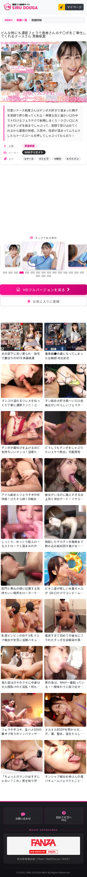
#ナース (29, 159)
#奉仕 (57, 159)
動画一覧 (22, 20)
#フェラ (44, 159)
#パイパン (73, 159)
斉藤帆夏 (29, 146)
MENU (8, 20)
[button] (5, 273)
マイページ (74, 7)
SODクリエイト (33, 152)
